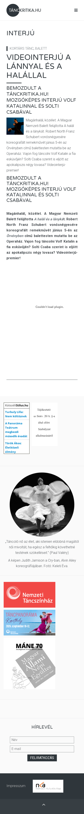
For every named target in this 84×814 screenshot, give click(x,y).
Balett (41, 48)
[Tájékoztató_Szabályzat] (45, 424)
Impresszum (15, 786)
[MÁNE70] (29, 663)
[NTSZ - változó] (29, 622)
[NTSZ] (29, 594)
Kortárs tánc (22, 48)
